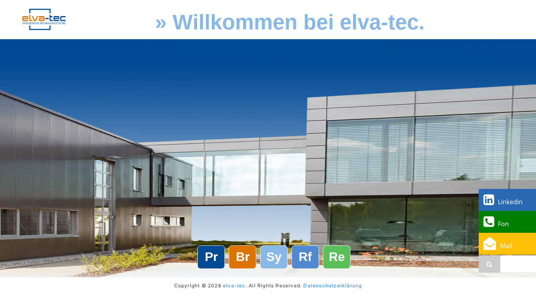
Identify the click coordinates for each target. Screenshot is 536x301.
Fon (503, 223)
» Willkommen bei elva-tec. (290, 22)
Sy (274, 257)
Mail (506, 245)
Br (243, 257)
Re (337, 257)
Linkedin (510, 202)
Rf (305, 257)
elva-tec (234, 285)
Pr (211, 257)
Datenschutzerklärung (332, 285)
